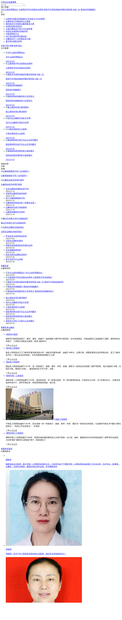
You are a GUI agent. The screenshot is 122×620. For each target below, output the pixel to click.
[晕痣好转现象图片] (14, 287)
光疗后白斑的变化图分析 (16, 36)
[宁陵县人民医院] (29, 562)
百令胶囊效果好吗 (13, 250)
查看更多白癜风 (7, 327)
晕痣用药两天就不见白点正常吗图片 (21, 312)
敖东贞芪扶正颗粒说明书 (16, 255)
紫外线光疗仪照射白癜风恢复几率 (20, 24)
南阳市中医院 (60, 364)
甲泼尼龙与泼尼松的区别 (16, 236)
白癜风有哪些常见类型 (15, 212)
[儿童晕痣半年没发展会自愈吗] (19, 277)
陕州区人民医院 (45, 395)
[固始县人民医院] (26, 449)
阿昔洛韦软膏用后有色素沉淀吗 (19, 245)
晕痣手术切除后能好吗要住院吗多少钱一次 (62, 10)
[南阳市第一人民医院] (44, 518)
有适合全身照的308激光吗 (17, 31)
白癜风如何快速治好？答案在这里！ (21, 203)
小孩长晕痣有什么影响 (15, 307)
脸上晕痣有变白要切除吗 (16, 298)
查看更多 (5, 266)
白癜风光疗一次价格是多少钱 (18, 39)
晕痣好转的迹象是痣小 (44, 291)
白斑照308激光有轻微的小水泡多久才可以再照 (25, 19)
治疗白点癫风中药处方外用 (17, 302)
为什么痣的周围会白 (9, 10)
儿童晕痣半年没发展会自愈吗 (31, 10)
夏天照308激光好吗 (14, 41)
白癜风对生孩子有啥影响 (16, 207)
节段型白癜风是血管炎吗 (16, 193)
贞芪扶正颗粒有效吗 (14, 241)
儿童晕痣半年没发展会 (42, 277)
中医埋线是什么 (12, 34)
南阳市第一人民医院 (91, 518)
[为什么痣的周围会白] (15, 273)
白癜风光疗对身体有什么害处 (18, 21)
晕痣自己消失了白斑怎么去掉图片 (20, 321)
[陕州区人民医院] (22, 395)
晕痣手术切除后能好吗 (53, 282)
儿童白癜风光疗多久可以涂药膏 (19, 29)
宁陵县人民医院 (60, 562)
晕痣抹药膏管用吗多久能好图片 (19, 316)
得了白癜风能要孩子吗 (15, 198)
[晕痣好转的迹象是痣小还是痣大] (20, 291)
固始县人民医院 (54, 449)
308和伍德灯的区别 (14, 26)
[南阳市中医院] (30, 364)
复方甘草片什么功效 (14, 259)
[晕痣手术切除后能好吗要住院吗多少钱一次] (25, 282)
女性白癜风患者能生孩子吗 (17, 189)
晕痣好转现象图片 (88, 10)
